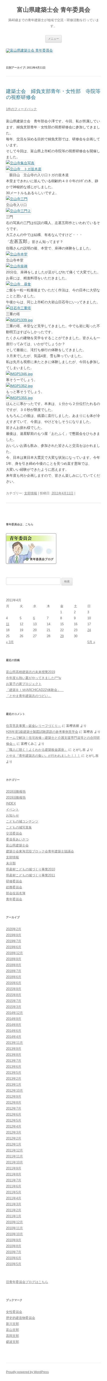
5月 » (91, 642)
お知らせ (12, 815)
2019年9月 (13, 935)
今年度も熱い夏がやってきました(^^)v (33, 678)
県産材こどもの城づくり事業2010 (30, 869)
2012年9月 (13, 1096)
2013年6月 (13, 1067)
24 (89, 630)
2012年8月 (13, 1102)
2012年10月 (14, 1090)
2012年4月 (13, 1126)
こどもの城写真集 (19, 827)
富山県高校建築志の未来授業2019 (30, 672)
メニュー (53, 38)
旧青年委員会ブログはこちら (27, 1282)
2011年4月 (13, 1198)
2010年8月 (13, 1246)
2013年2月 (13, 1078)
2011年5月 (13, 1192)
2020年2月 (13, 929)
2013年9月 (13, 1049)
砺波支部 (12, 1342)
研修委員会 (14, 881)
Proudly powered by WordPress (27, 1372)
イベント (12, 809)
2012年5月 (13, 1120)
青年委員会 (14, 899)
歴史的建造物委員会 (20, 1318)
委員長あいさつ (17, 839)
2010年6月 (13, 1258)
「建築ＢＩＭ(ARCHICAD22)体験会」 (35, 690)
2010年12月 (14, 1222)
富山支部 (12, 1330)
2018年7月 (13, 971)
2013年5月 (13, 1072)
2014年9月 (13, 1019)
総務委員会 (14, 887)
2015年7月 (13, 1001)
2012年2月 (13, 1138)
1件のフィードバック (21, 109)
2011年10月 (14, 1162)
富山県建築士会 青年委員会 (53, 9)
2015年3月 (13, 1007)
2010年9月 (13, 1240)
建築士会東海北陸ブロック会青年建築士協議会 (40, 851)
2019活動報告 (16, 797)
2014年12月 (14, 1013)
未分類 (11, 863)
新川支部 (12, 1324)
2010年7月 (13, 1252)
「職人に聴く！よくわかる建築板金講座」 (36, 750)
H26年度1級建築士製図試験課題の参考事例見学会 (42, 732)
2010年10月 (14, 1234)
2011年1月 (13, 1216)
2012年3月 (13, 1132)
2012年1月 (13, 1144)
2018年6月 (13, 977)
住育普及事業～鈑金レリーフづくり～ (33, 726)
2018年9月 (13, 959)
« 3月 (10, 642)
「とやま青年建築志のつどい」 (28, 696)
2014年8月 (13, 1025)
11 (7, 624)
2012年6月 (13, 1114)
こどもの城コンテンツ (22, 821)
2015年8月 (13, 995)
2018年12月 (14, 953)
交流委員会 (14, 833)
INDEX (11, 803)
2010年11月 (14, 1228)
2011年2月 (13, 1210)
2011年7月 (13, 1180)
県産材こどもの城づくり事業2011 (30, 875)
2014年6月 (13, 1031)
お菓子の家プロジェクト (24, 684)
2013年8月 (13, 1055)
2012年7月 (13, 1108)
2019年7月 (13, 941)
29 (62, 636)
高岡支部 (12, 1336)
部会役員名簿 (15, 893)
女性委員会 (14, 1312)
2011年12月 (14, 1150)
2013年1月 (13, 1084)
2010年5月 (13, 1264)
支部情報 (30, 493)
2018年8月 (13, 965)
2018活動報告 (16, 791)
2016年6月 (13, 983)
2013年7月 (13, 1061)
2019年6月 (13, 947)
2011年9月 (13, 1168)
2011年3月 (13, 1204)
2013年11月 (14, 1043)
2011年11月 (14, 1156)
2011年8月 (13, 1174)
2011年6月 (13, 1186)
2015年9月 (13, 989)
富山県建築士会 (17, 845)
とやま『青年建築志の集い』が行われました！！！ (43, 756)
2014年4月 (13, 1037)
